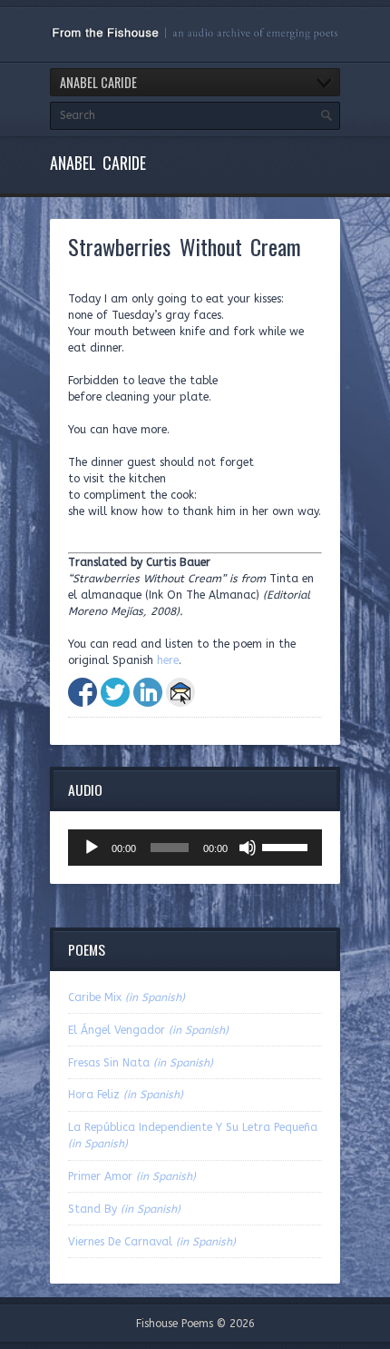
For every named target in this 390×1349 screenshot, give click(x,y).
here (168, 660)
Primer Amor (132, 1176)
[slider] (287, 845)
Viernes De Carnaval (152, 1241)
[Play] (92, 847)
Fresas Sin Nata (140, 1062)
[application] (195, 847)
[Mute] (248, 847)
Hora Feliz (125, 1094)
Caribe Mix (126, 997)
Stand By (124, 1209)
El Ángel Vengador (148, 1030)
